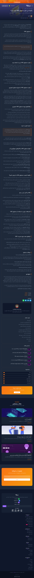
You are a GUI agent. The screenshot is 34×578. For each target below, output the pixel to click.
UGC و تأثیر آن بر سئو (27, 333)
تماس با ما (31, 561)
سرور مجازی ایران (30, 538)
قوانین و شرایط (30, 567)
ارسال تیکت (16, 502)
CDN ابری (31, 551)
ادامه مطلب (29, 441)
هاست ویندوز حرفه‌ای (29, 521)
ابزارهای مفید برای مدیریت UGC (26, 337)
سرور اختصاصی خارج (29, 532)
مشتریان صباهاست (29, 564)
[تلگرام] (19, 576)
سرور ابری (31, 553)
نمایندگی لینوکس (30, 544)
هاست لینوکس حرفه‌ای (29, 518)
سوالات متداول (29, 339)
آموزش (25, 8)
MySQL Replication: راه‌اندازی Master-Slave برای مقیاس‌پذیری (20, 455)
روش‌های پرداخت (30, 568)
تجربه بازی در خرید (28, 328)
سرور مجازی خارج (30, 539)
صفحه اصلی (30, 8)
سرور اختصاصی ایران (29, 530)
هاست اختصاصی (29, 524)
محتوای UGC (29, 320)
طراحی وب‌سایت (30, 554)
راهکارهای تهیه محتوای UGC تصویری (25, 326)
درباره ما (31, 559)
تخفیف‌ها (31, 565)
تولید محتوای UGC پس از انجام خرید (25, 322)
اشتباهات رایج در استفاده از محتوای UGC (25, 335)
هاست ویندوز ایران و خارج (29, 519)
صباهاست (14, 572)
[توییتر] (17, 576)
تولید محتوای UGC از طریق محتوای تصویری (25, 324)
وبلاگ (31, 562)
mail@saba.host (16, 500)
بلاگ (27, 8)
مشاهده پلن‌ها (17, 392)
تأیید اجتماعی (27, 67)
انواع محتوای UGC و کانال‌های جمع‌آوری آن (25, 329)
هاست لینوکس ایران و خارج (28, 516)
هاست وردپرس (30, 526)
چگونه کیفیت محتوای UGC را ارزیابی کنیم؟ (24, 331)
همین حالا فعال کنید (17, 2)
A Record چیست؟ (28, 419)
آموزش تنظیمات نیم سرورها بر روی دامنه (24, 437)
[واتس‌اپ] (15, 576)
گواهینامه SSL (30, 550)
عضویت (17, 479)
